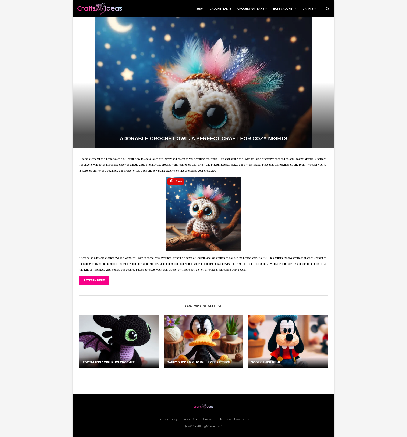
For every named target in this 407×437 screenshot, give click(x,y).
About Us (190, 419)
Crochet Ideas (220, 8)
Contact (208, 419)
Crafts (308, 8)
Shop (200, 8)
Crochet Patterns (250, 8)
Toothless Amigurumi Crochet (109, 362)
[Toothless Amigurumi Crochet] (119, 341)
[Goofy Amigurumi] (288, 341)
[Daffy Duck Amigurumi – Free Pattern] (204, 341)
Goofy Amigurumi (265, 362)
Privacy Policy (168, 419)
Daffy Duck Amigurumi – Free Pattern (198, 362)
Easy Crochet (283, 8)
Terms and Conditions (234, 419)
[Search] (327, 8)
